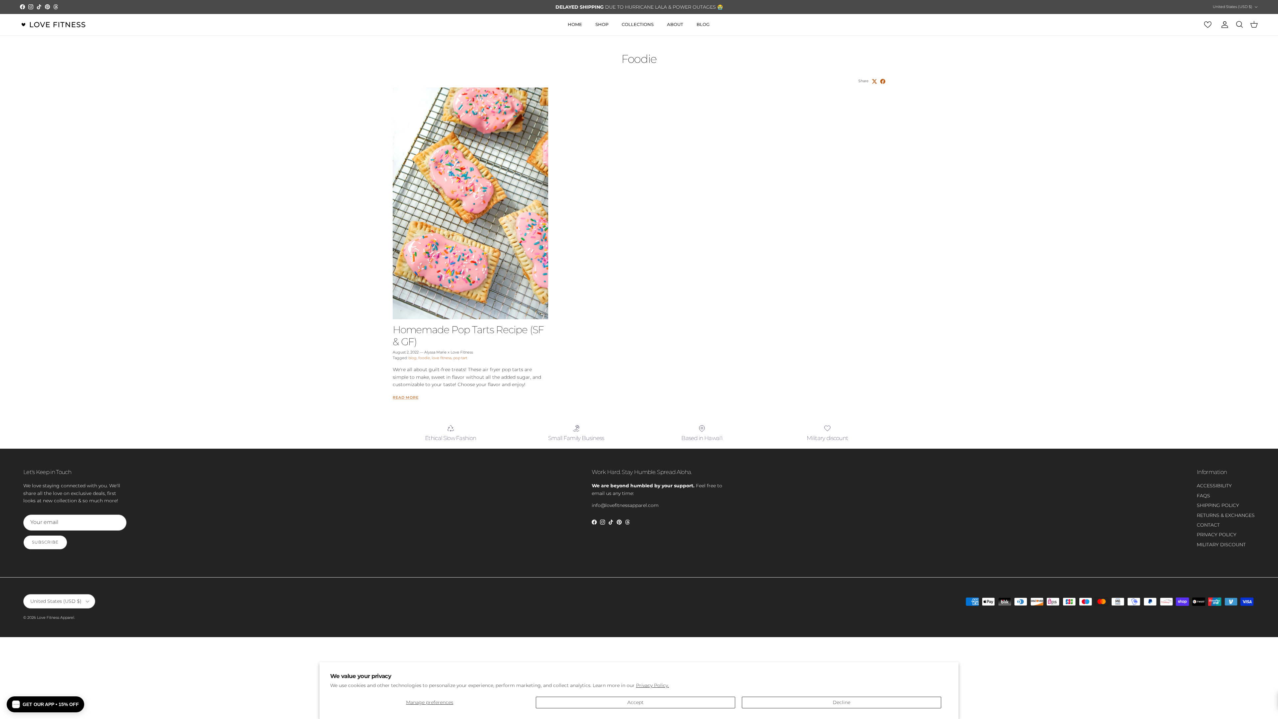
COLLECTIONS (638, 24)
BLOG (703, 24)
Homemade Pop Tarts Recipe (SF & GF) (468, 336)
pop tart (460, 358)
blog (412, 358)
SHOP (601, 24)
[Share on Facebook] (882, 81)
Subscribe (45, 542)
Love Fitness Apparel (55, 617)
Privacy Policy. (652, 685)
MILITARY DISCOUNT (1221, 545)
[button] (45, 704)
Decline (841, 702)
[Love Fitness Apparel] (53, 25)
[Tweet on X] (874, 81)
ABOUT (675, 24)
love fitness (442, 358)
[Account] (1223, 25)
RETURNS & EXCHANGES (1226, 515)
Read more (406, 397)
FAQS (1203, 496)
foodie (424, 358)
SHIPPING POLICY (1218, 505)
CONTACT (1208, 525)
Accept (635, 702)
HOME (575, 24)
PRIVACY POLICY (1216, 535)
